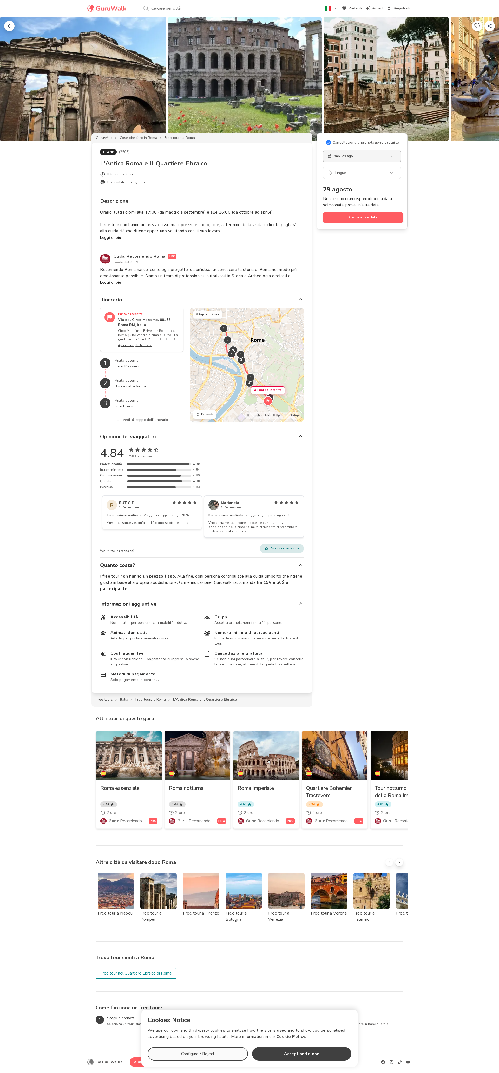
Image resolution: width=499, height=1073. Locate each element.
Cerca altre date (363, 217)
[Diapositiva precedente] (12, 79)
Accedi (377, 8)
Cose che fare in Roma (138, 137)
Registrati (402, 8)
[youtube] (408, 1062)
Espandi (207, 414)
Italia (124, 699)
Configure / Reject (197, 1054)
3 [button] (251, 377)
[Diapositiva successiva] (486, 79)
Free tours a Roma (180, 137)
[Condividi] (489, 26)
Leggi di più (110, 237)
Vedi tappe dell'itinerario (145, 419)
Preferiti (355, 8)
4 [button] (241, 360)
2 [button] (249, 383)
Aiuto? (139, 1061)
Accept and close (301, 1054)
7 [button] (232, 354)
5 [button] (241, 354)
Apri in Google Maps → (135, 345)
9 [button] (224, 328)
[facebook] (383, 1062)
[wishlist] (477, 26)
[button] (268, 401)
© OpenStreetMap (285, 415)
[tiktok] (399, 1062)
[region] (247, 365)
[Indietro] (9, 26)
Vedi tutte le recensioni (117, 551)
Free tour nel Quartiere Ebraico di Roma (136, 973)
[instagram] (391, 1062)
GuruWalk (104, 137)
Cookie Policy (291, 1036)
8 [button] (228, 340)
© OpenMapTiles (259, 415)
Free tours (104, 699)
